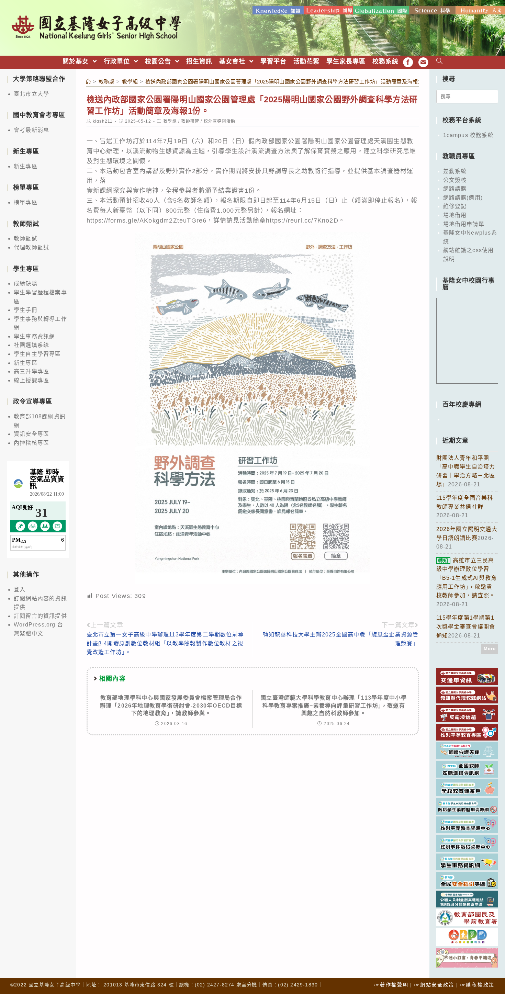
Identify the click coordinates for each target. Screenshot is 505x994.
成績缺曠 (25, 283)
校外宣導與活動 (219, 121)
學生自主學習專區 (37, 354)
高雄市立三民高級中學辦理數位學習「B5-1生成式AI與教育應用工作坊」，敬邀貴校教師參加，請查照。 (466, 577)
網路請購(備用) (463, 198)
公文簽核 (455, 180)
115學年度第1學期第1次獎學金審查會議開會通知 (465, 626)
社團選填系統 (31, 345)
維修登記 (455, 206)
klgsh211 (103, 121)
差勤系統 (455, 171)
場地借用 (455, 215)
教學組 (170, 121)
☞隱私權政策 (477, 984)
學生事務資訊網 (34, 336)
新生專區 (25, 166)
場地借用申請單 (463, 224)
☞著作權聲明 (391, 984)
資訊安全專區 (31, 434)
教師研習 (190, 121)
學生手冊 (25, 310)
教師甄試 (25, 238)
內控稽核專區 (31, 443)
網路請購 (455, 189)
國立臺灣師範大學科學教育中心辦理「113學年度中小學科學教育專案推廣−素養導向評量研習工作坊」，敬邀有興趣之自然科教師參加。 (333, 705)
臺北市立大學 (31, 94)
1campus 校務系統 (468, 135)
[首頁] (88, 81)
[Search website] (439, 62)
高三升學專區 (31, 371)
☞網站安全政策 (434, 984)
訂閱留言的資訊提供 (40, 616)
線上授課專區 (31, 380)
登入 (19, 589)
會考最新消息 (31, 130)
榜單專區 (25, 202)
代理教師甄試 (31, 247)
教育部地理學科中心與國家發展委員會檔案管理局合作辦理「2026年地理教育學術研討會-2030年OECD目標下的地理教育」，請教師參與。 (171, 705)
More (490, 648)
